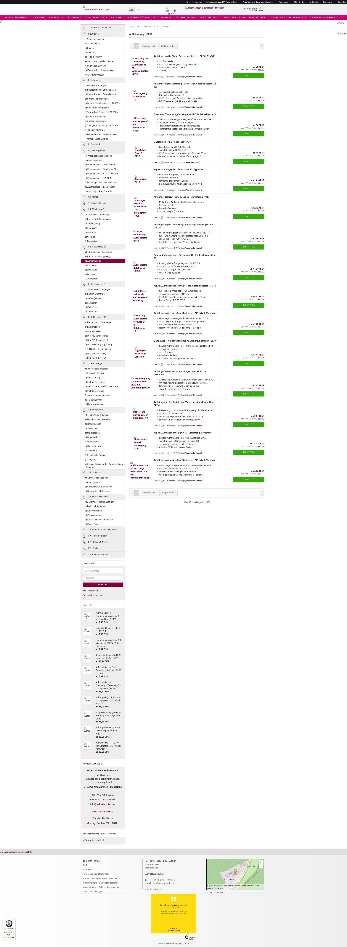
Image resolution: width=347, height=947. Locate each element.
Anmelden (103, 585)
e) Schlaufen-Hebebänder (97, 107)
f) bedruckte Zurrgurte (95, 66)
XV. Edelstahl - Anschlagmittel (102, 529)
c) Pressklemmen (93, 515)
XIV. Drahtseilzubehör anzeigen (99, 502)
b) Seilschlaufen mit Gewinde (99, 486)
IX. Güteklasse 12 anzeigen (97, 289)
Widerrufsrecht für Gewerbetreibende (101, 883)
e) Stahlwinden (92, 437)
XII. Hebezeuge (277, 17)
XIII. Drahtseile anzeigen (96, 477)
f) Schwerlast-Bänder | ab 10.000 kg (102, 112)
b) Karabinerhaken (93, 510)
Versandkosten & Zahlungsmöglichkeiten (257, 2)
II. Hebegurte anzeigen (95, 85)
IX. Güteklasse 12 (210, 17)
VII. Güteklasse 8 (162, 17)
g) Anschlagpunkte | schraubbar (100, 187)
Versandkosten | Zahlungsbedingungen (101, 887)
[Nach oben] (339, 943)
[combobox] (149, 46)
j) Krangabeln (91, 459)
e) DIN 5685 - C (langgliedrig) (98, 344)
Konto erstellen (90, 590)
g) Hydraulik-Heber (94, 446)
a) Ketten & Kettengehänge (98, 219)
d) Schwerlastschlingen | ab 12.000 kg (103, 103)
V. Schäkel (117, 17)
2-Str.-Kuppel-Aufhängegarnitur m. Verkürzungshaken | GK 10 (185, 341)
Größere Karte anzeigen (215, 892)
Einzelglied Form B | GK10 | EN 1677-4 (172, 142)
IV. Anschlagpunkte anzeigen (98, 156)
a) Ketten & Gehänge (95, 294)
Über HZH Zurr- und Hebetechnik (306, 2)
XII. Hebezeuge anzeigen (96, 415)
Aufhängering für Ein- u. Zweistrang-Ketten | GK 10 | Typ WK (184, 56)
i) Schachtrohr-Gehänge (96, 455)
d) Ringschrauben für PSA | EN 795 (101, 173)
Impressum (327, 2)
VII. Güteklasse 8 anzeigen (97, 214)
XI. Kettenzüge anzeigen (96, 368)
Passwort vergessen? (93, 595)
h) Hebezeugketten (94, 404)
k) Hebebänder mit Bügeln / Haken (101, 134)
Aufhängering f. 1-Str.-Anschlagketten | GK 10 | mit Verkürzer (185, 313)
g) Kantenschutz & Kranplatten (99, 70)
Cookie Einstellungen (92, 891)
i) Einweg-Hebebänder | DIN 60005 (101, 125)
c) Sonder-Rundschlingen (97, 98)
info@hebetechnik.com (102, 804)
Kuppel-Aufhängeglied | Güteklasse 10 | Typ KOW (178, 169)
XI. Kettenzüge (257, 17)
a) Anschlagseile (92, 482)
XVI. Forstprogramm (97, 535)
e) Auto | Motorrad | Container (99, 61)
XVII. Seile (93, 548)
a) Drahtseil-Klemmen (95, 506)
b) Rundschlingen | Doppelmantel (100, 94)
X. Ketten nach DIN (234, 17)
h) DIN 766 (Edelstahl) (95, 358)
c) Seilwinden (91, 428)
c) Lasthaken (91, 228)
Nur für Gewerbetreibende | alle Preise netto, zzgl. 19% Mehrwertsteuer (211, 2)
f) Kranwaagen (92, 441)
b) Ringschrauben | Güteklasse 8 (100, 164)
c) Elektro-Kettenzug (95, 382)
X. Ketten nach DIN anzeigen (98, 322)
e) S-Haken (90, 237)
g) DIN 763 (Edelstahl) (95, 353)
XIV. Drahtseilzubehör (322, 17)
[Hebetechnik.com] (104, 9)
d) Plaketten (91, 232)
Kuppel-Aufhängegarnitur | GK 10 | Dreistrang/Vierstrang (183, 432)
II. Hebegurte (56, 17)
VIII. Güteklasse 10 (186, 17)
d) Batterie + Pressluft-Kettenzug (101, 386)
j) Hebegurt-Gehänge (95, 130)
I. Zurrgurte (37, 17)
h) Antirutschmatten (94, 74)
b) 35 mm (89, 48)
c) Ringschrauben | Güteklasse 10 (101, 169)
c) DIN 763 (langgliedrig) (96, 336)
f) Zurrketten (91, 241)
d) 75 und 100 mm (93, 57)
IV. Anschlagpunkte (96, 17)
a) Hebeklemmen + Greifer (97, 419)
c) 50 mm (89, 52)
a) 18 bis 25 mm (92, 43)
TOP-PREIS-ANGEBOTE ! (14, 17)
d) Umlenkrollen (92, 433)
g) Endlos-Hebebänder (95, 116)
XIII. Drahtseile (297, 17)
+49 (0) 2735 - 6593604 (164, 880)
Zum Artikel (249, 75)
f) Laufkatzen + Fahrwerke (97, 395)
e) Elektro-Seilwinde (94, 391)
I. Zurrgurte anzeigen (94, 39)
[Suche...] (168, 9)
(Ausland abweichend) (193, 77)
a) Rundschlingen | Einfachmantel (100, 90)
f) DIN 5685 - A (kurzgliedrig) (98, 349)
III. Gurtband (74, 17)
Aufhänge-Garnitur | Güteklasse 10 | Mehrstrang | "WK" (181, 197)
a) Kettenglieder (92, 327)
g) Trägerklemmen (93, 400)
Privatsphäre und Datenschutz (97, 874)
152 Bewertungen (173, 931)
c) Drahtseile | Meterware (97, 491)
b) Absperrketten (93, 331)
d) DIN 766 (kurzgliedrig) (96, 340)
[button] (131, 46)
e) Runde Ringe (92, 524)
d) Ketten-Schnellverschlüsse (99, 519)
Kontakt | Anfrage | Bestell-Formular (100, 878)
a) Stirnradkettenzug (95, 373)
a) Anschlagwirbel (93, 160)
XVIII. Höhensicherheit (98, 554)
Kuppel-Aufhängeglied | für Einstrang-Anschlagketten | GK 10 (185, 285)
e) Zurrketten (91, 311)
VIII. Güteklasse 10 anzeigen (98, 252)
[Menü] (13, 920)
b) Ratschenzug (92, 377)
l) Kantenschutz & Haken (96, 139)
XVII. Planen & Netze (98, 542)
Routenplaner (283, 2)
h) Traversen (91, 450)
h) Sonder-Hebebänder (95, 121)
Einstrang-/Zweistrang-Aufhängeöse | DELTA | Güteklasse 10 (185, 114)
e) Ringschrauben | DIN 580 (98, 178)
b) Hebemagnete (93, 424)
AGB (85, 865)
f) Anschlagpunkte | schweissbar (100, 182)
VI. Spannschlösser (138, 17)
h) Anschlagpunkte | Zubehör (98, 191)
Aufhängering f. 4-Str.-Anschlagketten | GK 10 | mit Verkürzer (185, 460)
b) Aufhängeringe (93, 223)
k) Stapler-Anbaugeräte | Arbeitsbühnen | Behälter (104, 465)
